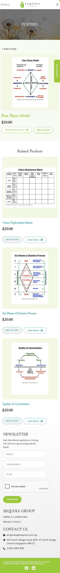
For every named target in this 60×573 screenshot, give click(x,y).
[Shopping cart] (57, 4)
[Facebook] (26, 568)
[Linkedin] (33, 568)
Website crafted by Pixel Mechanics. (28, 563)
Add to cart (43, 130)
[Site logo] (30, 4)
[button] (17, 130)
